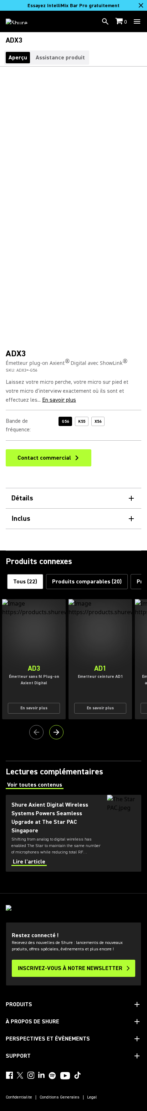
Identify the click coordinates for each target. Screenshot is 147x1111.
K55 (81, 421)
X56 (98, 421)
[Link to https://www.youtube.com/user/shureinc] (65, 1076)
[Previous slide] (36, 732)
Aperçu (18, 57)
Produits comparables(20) (87, 581)
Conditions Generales (60, 1097)
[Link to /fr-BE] (21, 21)
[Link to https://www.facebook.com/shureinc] (9, 1075)
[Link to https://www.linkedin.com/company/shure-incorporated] (41, 1075)
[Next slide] (56, 732)
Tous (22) (25, 581)
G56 (65, 421)
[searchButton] (105, 21)
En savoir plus (59, 399)
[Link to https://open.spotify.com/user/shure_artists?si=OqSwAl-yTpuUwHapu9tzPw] (52, 1076)
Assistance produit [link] (60, 57)
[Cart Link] (119, 21)
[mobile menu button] (137, 21)
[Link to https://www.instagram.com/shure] (30, 1075)
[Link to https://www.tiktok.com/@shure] (77, 1075)
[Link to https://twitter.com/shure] (20, 1075)
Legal (92, 1097)
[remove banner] (141, 5)
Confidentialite (19, 1097)
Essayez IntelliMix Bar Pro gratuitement (73, 6)
